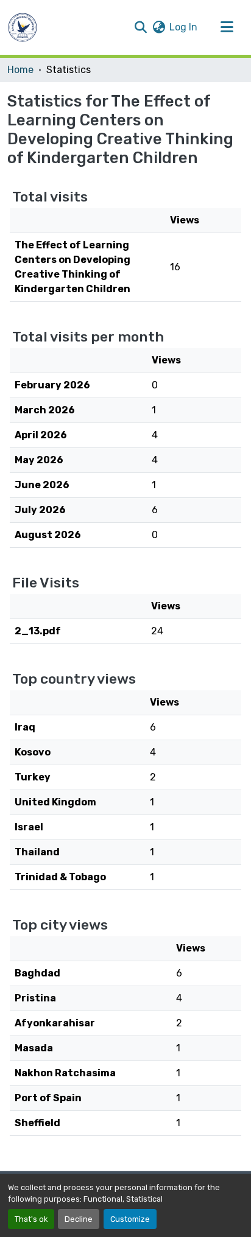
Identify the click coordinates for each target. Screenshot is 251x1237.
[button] (22, 27)
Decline (79, 1219)
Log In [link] (183, 27)
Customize (130, 1219)
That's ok (31, 1219)
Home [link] (20, 69)
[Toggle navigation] (227, 27)
